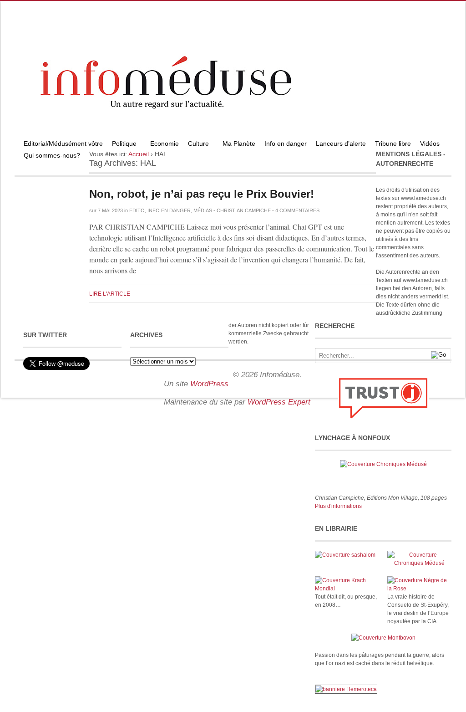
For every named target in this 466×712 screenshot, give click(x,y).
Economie (164, 143)
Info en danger (285, 143)
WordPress (209, 383)
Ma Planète (239, 143)
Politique (122, 144)
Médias (202, 210)
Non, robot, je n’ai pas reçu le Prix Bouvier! (201, 194)
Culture (196, 144)
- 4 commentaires (295, 210)
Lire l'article (109, 294)
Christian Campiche (244, 210)
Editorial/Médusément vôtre (63, 143)
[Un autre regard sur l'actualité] (233, 135)
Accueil (138, 154)
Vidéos (430, 143)
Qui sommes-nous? (49, 156)
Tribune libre (393, 143)
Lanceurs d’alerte (341, 143)
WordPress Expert (279, 402)
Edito (137, 210)
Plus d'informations (338, 506)
